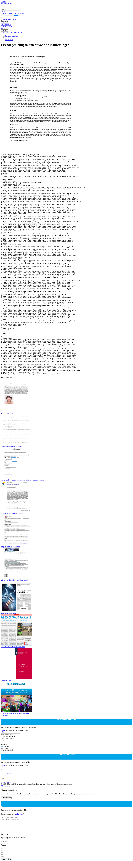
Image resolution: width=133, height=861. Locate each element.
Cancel (4, 859)
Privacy (3, 786)
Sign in (3, 731)
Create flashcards (18, 13)
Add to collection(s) (7, 32)
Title (2, 732)
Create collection (7, 750)
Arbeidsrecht (9, 40)
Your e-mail (5, 834)
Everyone (6, 746)
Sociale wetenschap (11, 36)
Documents (4, 774)
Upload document (7, 13)
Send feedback (6, 797)
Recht (7, 38)
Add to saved (18, 32)
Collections (12, 19)
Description (8, 736)
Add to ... (4, 30)
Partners (8, 782)
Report (3, 782)
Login (3, 11)
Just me (5, 748)
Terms (8, 786)
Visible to (4, 744)
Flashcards (4, 19)
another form (19, 814)
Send (9, 859)
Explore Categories (7, 3)
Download (4, 715)
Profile (3, 28)
